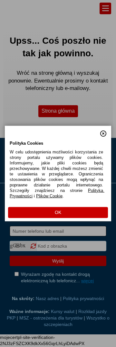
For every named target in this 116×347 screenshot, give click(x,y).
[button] (103, 131)
